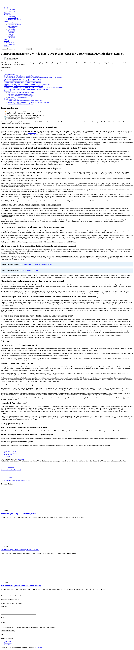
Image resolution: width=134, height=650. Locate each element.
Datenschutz (7, 643)
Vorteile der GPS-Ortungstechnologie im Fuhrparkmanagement (22, 81)
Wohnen (6, 46)
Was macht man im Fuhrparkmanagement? (20, 94)
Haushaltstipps (12, 29)
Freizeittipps (11, 32)
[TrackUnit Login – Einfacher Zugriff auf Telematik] (19, 544)
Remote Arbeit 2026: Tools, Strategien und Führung (38, 264)
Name (2, 617)
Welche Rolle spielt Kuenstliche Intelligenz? (20, 104)
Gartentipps (11, 27)
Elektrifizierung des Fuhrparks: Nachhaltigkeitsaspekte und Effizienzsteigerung (27, 84)
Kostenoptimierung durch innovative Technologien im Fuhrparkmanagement (26, 89)
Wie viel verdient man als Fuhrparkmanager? (21, 95)
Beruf (6, 8)
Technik (6, 41)
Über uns (7, 644)
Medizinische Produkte (14, 19)
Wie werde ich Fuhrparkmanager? (18, 97)
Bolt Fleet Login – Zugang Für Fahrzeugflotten (18, 514)
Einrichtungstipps (13, 26)
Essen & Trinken (13, 23)
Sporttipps (11, 34)
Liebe (6, 39)
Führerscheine (32, 133)
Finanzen (7, 13)
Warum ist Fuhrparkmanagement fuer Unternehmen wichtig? (25, 100)
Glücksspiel (11, 31)
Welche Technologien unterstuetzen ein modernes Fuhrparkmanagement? (29, 102)
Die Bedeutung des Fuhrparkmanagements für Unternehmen (21, 76)
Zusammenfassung (9, 74)
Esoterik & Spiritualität (14, 24)
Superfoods (11, 16)
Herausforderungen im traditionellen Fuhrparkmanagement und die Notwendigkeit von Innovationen (33, 77)
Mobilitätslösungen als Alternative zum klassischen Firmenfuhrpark (23, 86)
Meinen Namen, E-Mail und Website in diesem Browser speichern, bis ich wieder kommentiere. (30, 627)
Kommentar (4, 606)
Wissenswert (11, 37)
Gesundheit (7, 14)
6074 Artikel (20, 459)
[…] (2, 520)
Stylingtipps (11, 44)
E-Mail (3, 622)
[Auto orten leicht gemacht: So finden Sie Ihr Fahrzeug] (19, 580)
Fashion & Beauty (9, 42)
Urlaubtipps (11, 36)
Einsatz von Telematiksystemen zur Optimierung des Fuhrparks (22, 79)
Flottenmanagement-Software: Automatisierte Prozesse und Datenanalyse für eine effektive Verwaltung (34, 87)
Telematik (7, 456)
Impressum (7, 641)
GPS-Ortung (8, 454)
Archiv (3, 638)
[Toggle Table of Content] (2, 71)
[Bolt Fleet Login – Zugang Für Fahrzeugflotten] (19, 508)
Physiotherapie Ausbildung (30, 270)
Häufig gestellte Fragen (11, 99)
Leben (6, 21)
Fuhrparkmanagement (10, 453)
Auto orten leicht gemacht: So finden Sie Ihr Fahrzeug (21, 586)
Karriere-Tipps (12, 11)
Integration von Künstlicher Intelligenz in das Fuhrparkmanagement (23, 82)
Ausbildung (11, 9)
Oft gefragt (7, 91)
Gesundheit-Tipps (13, 18)
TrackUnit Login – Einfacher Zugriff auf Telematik (20, 550)
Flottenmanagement (10, 451)
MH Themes (38, 647)
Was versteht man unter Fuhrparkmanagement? (21, 92)
